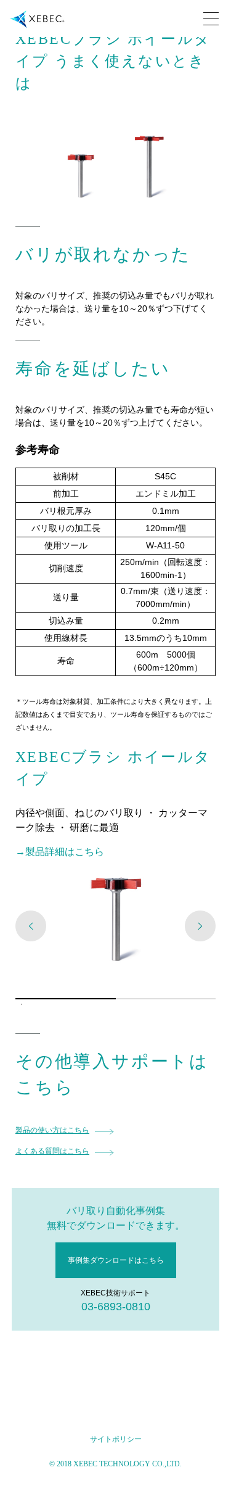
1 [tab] (21, 1004)
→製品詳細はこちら (59, 851)
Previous (30, 926)
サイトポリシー (116, 1439)
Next (200, 926)
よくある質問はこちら (52, 1151)
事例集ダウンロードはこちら (116, 1260)
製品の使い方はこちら (52, 1130)
